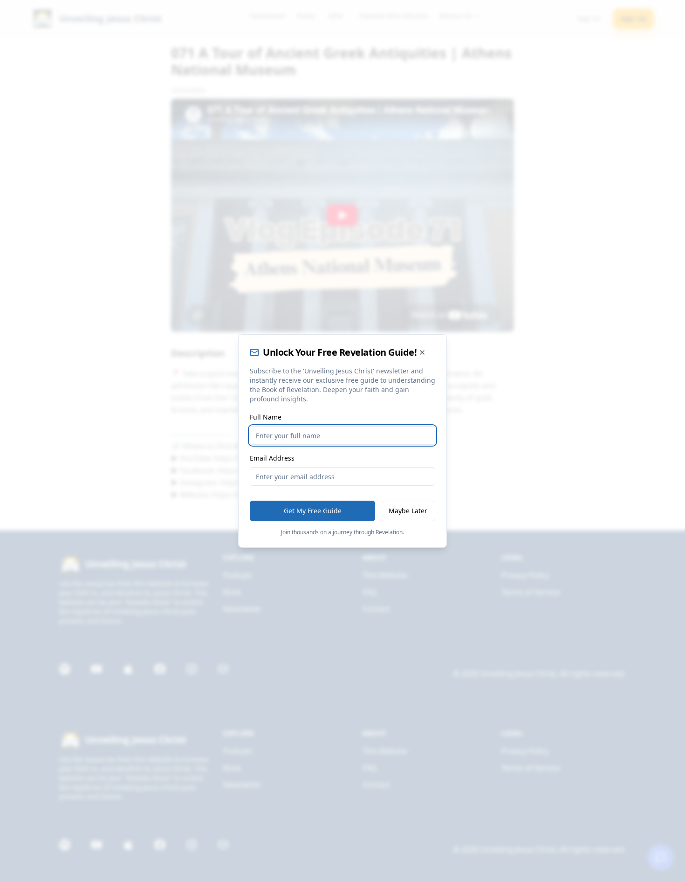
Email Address (272, 458)
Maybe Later (408, 510)
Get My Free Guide (313, 510)
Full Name (265, 417)
